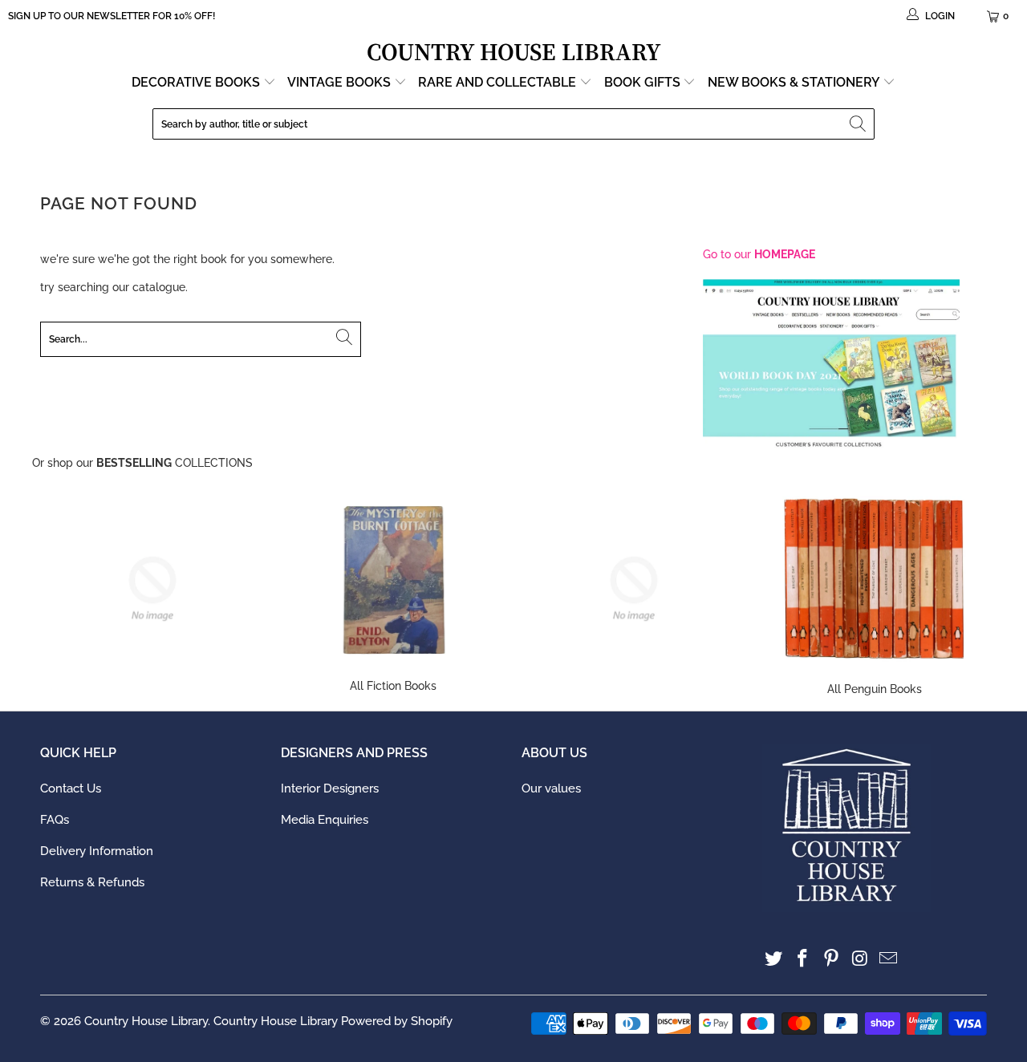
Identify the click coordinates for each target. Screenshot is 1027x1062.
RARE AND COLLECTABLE (498, 82)
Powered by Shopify (397, 1021)
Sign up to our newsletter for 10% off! (111, 16)
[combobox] (513, 124)
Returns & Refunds (92, 882)
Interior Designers (330, 788)
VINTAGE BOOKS (339, 82)
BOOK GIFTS (644, 82)
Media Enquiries (324, 820)
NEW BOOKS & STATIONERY (795, 82)
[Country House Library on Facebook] (803, 959)
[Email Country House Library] (889, 959)
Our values (551, 788)
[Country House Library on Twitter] (774, 959)
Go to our (759, 254)
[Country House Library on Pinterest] (831, 959)
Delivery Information (96, 851)
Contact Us (70, 788)
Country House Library (146, 1021)
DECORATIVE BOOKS (197, 82)
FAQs (54, 820)
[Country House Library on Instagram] (860, 959)
